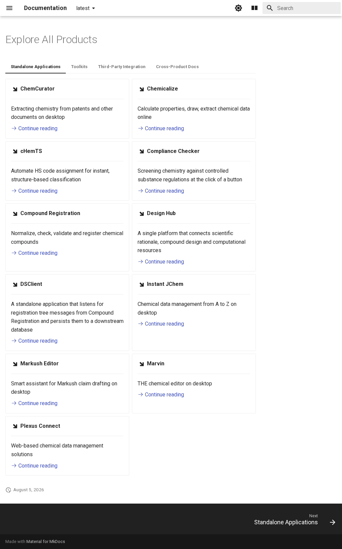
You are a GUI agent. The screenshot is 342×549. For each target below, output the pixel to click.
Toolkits (79, 66)
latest (83, 8)
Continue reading (37, 128)
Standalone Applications (35, 66)
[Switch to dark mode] (238, 8)
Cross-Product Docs (177, 66)
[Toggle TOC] (254, 8)
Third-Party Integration (121, 66)
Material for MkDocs (45, 541)
